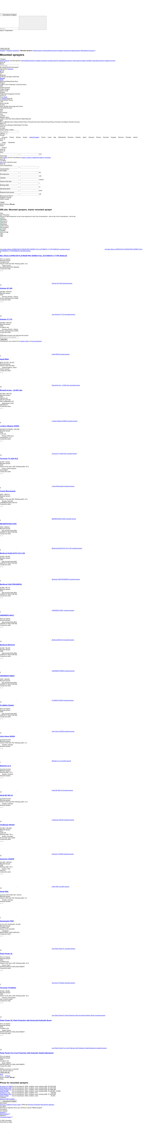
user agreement (37, 341)
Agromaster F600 (7, 921)
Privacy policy (16, 1104)
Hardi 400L (4, 891)
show (2, 202)
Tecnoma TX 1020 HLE (9, 458)
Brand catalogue (49, 1104)
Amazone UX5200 (7, 859)
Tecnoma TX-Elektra (8, 988)
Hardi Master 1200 (5, 1088)
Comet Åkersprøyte (7, 491)
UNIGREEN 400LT (7, 615)
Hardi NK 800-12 (6, 795)
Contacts (12, 1099)
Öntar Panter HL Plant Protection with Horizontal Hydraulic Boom (26, 1020)
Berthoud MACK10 (7, 645)
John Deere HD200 (7, 736)
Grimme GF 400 (6, 288)
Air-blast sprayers (75, 50)
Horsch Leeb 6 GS (5, 1089)
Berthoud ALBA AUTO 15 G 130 (12, 553)
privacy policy (24, 341)
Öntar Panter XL (6, 954)
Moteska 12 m (5, 766)
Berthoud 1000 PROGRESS (11, 584)
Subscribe (4, 339)
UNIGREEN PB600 (7, 676)
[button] (75, 39)
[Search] (32, 23)
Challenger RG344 (7, 825)
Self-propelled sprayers (50, 50)
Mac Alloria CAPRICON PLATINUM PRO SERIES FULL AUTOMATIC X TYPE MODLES (33, 256)
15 (6, 1076)
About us (2, 1099)
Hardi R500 (4, 359)
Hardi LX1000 (4, 1096)
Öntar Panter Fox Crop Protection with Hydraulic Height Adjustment (27, 1053)
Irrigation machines (63, 50)
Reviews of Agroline (34, 1104)
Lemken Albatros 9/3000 (9, 426)
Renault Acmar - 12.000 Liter (11, 390)
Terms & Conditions (6, 1104)
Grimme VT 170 (6, 319)
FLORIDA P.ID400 (7, 705)
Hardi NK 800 (4, 1091)
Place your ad (5, 1072)
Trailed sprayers (38, 50)
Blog (42, 1104)
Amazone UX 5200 (6, 1086)
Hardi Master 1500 (5, 1094)
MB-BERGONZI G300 (8, 524)
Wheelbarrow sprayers (88, 50)
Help (7, 1099)
